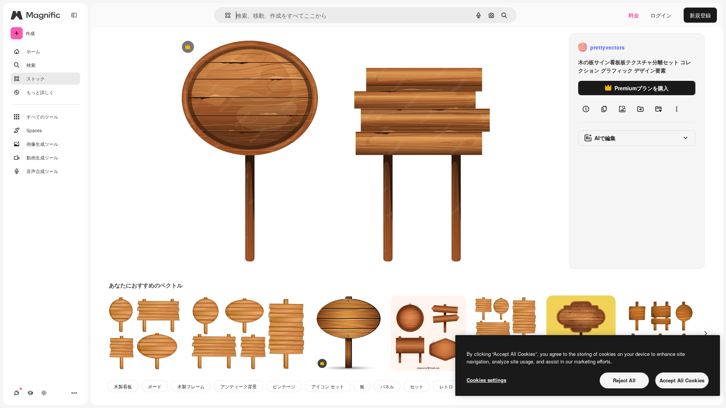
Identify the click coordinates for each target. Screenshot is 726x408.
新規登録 (700, 15)
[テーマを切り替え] (44, 393)
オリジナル (226, 47)
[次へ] (705, 333)
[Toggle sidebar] (74, 15)
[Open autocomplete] (224, 15)
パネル (387, 386)
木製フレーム (191, 386)
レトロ (446, 386)
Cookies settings (486, 379)
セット (417, 386)
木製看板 (123, 386)
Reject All (624, 380)
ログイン (661, 15)
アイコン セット (327, 386)
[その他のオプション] (676, 108)
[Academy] (30, 393)
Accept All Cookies (681, 380)
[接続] (17, 393)
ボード (154, 386)
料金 (633, 15)
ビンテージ (284, 386)
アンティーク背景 (238, 386)
